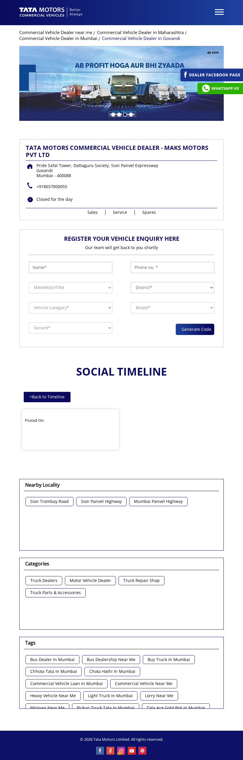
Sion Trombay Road (49, 501)
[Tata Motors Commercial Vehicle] (51, 12)
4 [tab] (130, 114)
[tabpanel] (121, 83)
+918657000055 (51, 186)
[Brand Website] (142, 751)
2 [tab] (118, 114)
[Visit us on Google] (110, 751)
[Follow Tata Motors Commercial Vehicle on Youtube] (132, 751)
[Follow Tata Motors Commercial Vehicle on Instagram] (121, 751)
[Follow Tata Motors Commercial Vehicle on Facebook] (100, 751)
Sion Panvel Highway (101, 501)
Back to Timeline (47, 397)
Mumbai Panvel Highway (158, 501)
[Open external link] (211, 80)
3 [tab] (124, 114)
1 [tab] (112, 114)
